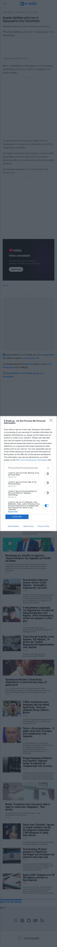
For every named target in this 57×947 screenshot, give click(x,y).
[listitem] (28, 468)
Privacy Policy (43, 526)
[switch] (47, 473)
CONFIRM (17, 517)
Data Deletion (13, 526)
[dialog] (28, 473)
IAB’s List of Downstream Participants (31, 460)
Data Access (28, 526)
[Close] (51, 421)
